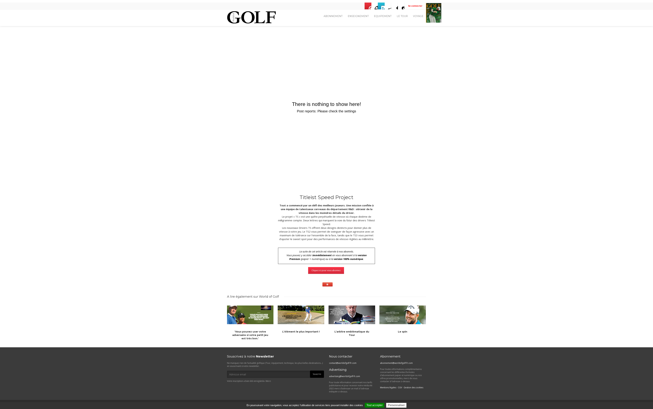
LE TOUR (402, 16)
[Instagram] (387, 6)
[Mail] (368, 6)
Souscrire (317, 374)
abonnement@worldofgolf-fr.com (396, 363)
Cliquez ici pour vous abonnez (326, 270)
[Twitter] (381, 6)
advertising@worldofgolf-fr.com (344, 376)
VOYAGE (418, 16)
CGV (400, 387)
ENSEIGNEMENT (358, 16)
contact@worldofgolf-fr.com (342, 363)
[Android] (401, 6)
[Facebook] (374, 6)
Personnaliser (396, 405)
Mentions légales (388, 387)
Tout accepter (374, 405)
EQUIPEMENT (382, 16)
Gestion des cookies (413, 387)
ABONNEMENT (333, 16)
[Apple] (394, 6)
